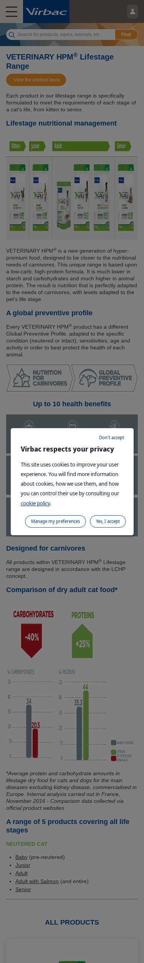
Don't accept (111, 437)
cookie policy (35, 503)
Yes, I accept (108, 521)
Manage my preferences (55, 521)
